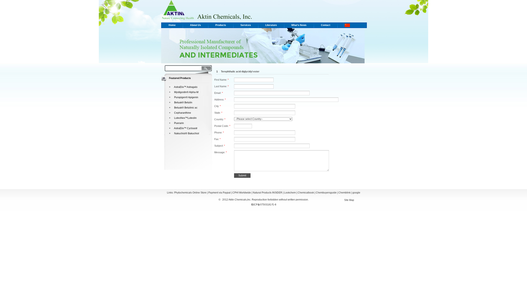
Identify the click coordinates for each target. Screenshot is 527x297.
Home (172, 25)
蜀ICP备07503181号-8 (263, 204)
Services (245, 25)
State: (218, 112)
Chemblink (344, 192)
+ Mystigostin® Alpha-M (183, 92)
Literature (271, 25)
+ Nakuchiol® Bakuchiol (184, 133)
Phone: (219, 132)
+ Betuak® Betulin (180, 102)
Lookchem (290, 192)
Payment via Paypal (219, 192)
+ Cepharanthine (180, 112)
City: (217, 106)
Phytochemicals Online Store (190, 192)
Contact (325, 25)
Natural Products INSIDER (267, 192)
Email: (218, 93)
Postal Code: (222, 126)
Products (220, 25)
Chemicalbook (306, 192)
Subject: (219, 145)
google (356, 192)
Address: (220, 99)
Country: (219, 119)
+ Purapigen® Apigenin (183, 97)
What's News (299, 25)
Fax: (217, 139)
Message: (220, 152)
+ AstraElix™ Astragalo (183, 87)
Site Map (349, 200)
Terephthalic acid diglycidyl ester (240, 71)
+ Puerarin (176, 123)
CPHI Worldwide (241, 192)
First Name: (221, 79)
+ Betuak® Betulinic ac (183, 107)
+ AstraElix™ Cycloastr (183, 128)
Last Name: (221, 86)
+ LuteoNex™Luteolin (183, 118)
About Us (195, 25)
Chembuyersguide (326, 192)
